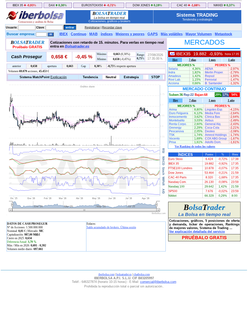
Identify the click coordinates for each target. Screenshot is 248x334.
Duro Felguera (178, 113)
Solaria (173, 68)
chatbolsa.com (142, 274)
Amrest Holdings (216, 135)
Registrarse (92, 27)
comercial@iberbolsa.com (158, 282)
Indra (171, 72)
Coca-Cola (212, 127)
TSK (172, 135)
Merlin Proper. (214, 72)
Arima (173, 109)
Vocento (174, 138)
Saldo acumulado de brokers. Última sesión (111, 227)
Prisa (172, 142)
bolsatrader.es (124, 274)
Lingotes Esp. (214, 109)
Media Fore (212, 113)
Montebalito (177, 120)
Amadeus (174, 76)
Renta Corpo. (178, 124)
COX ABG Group (216, 138)
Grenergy (175, 127)
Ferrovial (211, 79)
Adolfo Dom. (213, 142)
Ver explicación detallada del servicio (197, 231)
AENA (209, 68)
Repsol (209, 76)
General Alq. (213, 124)
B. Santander (213, 83)
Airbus (209, 120)
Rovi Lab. (174, 79)
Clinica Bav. (212, 116)
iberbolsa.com (106, 274)
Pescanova (176, 131)
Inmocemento (178, 116)
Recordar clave (112, 27)
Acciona (173, 83)
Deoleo (210, 131)
